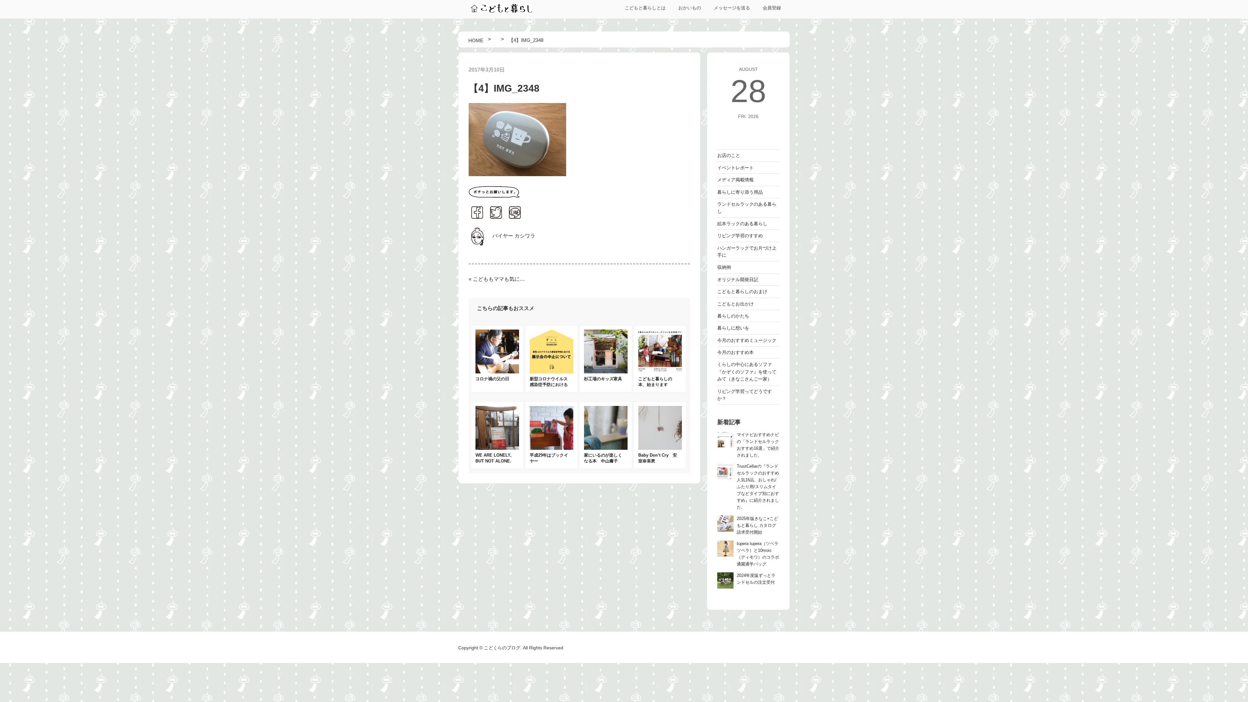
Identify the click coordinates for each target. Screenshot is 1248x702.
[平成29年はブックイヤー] (551, 448)
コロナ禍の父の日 (492, 378)
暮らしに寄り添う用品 (740, 192)
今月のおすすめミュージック (746, 340)
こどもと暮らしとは (645, 7)
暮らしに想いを (733, 328)
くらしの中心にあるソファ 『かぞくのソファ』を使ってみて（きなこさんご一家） (746, 372)
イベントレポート (735, 167)
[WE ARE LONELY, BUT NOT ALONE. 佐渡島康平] (497, 448)
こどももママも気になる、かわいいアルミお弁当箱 (500, 279)
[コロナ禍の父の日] (497, 371)
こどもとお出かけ (735, 303)
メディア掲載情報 (735, 179)
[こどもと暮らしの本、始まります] (660, 371)
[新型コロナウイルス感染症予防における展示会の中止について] (551, 371)
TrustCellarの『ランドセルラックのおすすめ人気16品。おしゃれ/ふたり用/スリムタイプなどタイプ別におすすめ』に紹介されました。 (758, 487)
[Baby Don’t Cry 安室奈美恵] (660, 448)
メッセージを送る (732, 7)
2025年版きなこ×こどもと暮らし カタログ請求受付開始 (757, 525)
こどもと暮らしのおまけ (742, 291)
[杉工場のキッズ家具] (606, 371)
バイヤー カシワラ (513, 236)
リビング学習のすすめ (740, 235)
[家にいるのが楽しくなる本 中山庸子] (606, 448)
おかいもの (689, 7)
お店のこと (728, 155)
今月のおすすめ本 (735, 352)
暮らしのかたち (733, 315)
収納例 (724, 267)
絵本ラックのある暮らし (742, 223)
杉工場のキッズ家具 (603, 378)
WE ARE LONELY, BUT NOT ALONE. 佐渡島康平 (495, 461)
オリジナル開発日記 (737, 279)
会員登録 (772, 7)
